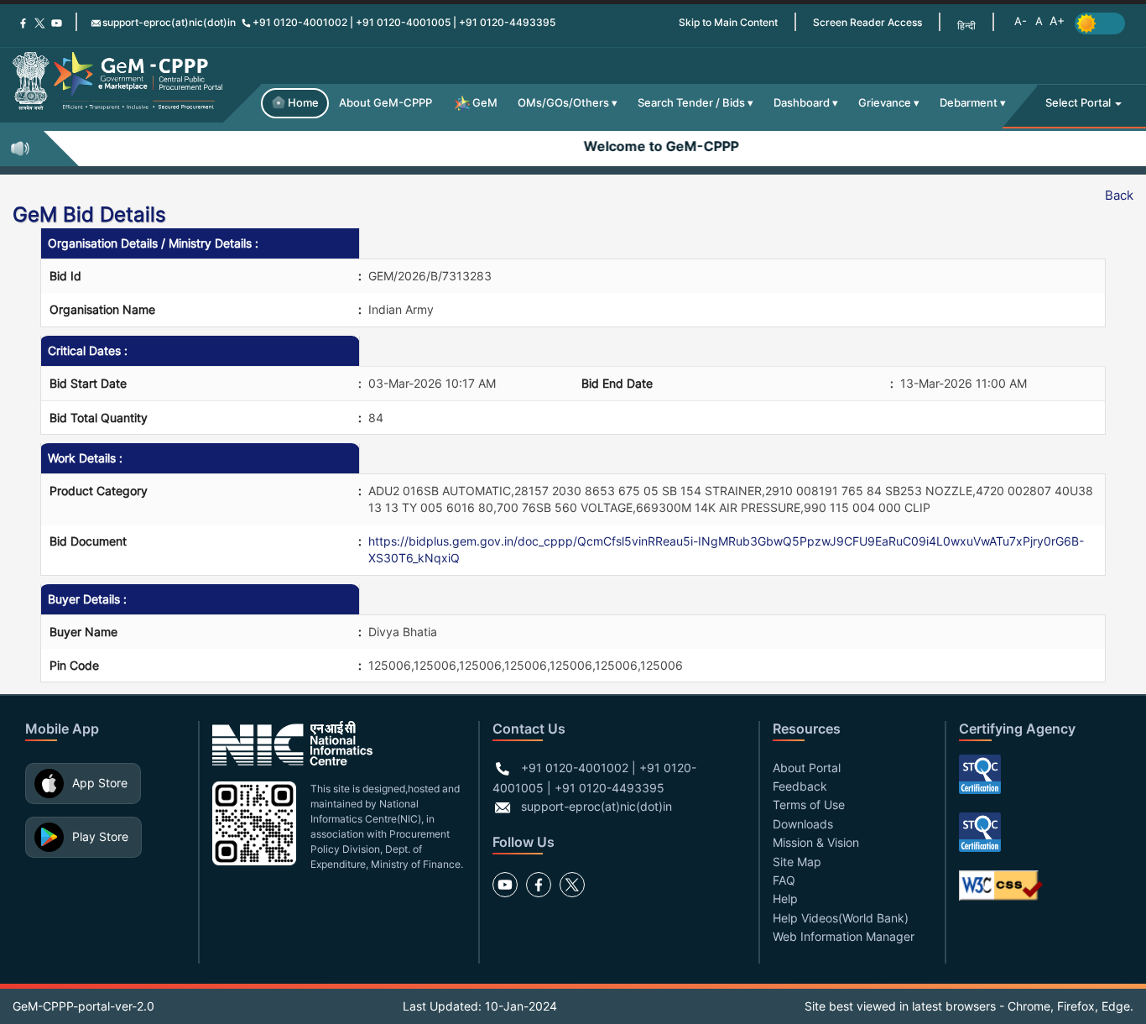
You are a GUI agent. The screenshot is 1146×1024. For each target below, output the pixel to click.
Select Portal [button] (1079, 103)
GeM (484, 103)
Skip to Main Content (728, 22)
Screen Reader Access (867, 22)
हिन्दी (966, 25)
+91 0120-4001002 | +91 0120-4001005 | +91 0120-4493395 (404, 22)
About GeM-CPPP (385, 103)
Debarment (969, 103)
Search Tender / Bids (691, 103)
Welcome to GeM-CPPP (649, 146)
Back (1119, 195)
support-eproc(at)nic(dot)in (169, 22)
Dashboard (802, 103)
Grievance (884, 103)
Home (303, 103)
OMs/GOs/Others (563, 103)
